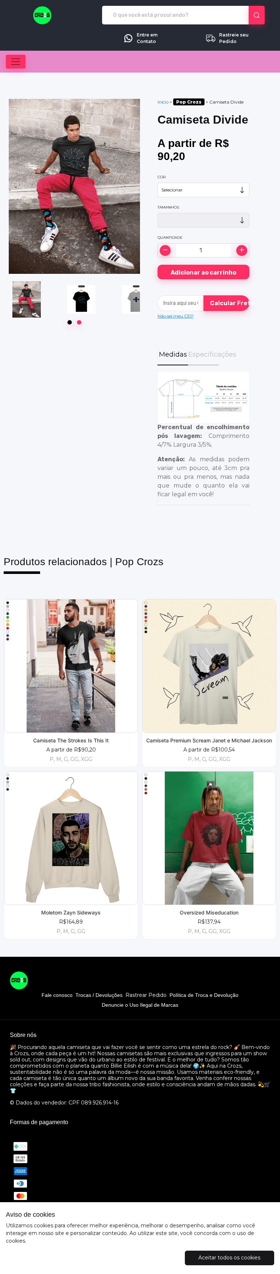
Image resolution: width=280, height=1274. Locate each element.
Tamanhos (168, 207)
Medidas (173, 354)
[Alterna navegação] (16, 62)
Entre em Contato (147, 38)
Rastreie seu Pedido (234, 38)
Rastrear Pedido (146, 995)
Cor (162, 177)
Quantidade (170, 237)
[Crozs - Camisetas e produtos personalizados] (42, 15)
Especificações (203, 354)
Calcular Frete (229, 303)
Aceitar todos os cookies (229, 1257)
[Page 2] (79, 322)
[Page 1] (69, 322)
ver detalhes (71, 666)
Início (163, 102)
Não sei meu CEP (176, 316)
